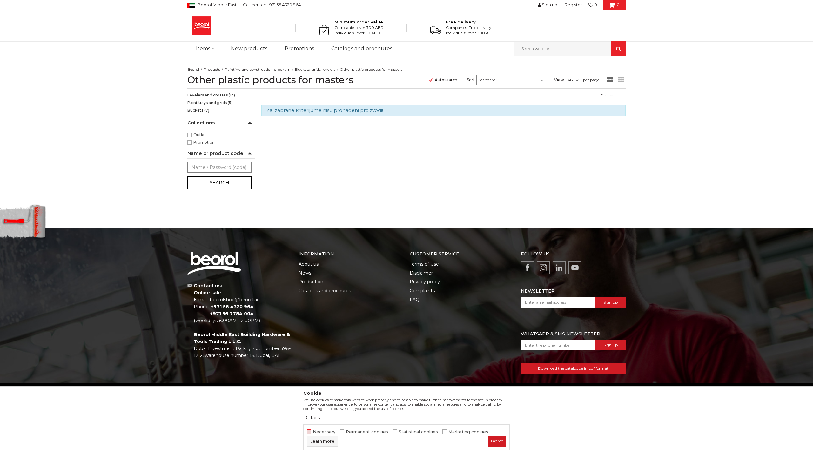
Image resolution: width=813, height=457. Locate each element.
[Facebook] (527, 268)
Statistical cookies (418, 431)
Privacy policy (425, 282)
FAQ (415, 299)
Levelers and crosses (211, 95)
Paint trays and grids (209, 102)
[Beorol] (201, 25)
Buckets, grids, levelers (315, 69)
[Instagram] (543, 268)
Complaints (422, 291)
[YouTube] (575, 268)
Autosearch (446, 79)
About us (309, 264)
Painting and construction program (258, 69)
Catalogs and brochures (325, 291)
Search (219, 183)
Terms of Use (424, 264)
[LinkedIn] (559, 268)
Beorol (193, 69)
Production (311, 282)
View (559, 79)
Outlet (199, 134)
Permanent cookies (367, 431)
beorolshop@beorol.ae (235, 299)
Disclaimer (421, 273)
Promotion (204, 142)
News (305, 273)
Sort (471, 79)
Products (212, 69)
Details (311, 417)
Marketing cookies (468, 431)
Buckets (198, 110)
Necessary (324, 431)
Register (573, 4)
